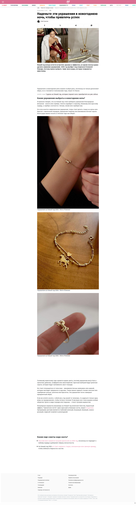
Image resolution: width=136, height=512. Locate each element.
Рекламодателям (72, 475)
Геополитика (14, 5)
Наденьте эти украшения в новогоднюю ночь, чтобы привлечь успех (71, 7)
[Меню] (3, 2)
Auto (111, 5)
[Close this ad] (135, 503)
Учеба (95, 5)
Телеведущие (41, 485)
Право (73, 5)
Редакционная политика (43, 480)
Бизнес (34, 5)
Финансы (42, 5)
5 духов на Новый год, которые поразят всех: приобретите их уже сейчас (72, 94)
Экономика (25, 5)
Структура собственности (44, 490)
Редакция (40, 477)
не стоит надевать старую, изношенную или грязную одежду (74, 446)
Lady (38, 7)
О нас (39, 475)
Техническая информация (74, 482)
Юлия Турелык (44, 21)
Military (119, 5)
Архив (69, 487)
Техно (126, 5)
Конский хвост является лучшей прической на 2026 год (58, 441)
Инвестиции (52, 5)
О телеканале (41, 482)
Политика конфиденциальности (75, 480)
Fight (88, 5)
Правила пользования (73, 477)
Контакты (70, 485)
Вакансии (40, 487)
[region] (68, 508)
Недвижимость (63, 5)
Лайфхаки (103, 5)
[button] (44, 25)
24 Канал (4, 5)
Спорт (81, 5)
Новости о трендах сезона (47, 7)
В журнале (89, 408)
